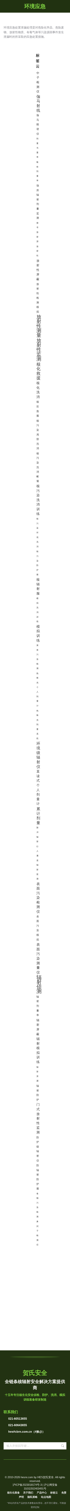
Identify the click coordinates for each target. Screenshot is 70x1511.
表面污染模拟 (37, 928)
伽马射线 (38, 103)
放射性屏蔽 (37, 270)
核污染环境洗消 (37, 533)
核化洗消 (38, 390)
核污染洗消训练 (38, 500)
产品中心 (42, 1492)
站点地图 (46, 1496)
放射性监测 (38, 350)
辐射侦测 (39, 984)
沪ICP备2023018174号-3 (27, 1484)
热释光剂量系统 (37, 725)
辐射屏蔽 (37, 1027)
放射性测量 (38, 326)
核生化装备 (13, 1492)
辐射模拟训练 (38, 1050)
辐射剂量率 (37, 1005)
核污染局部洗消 (37, 434)
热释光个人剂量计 (37, 689)
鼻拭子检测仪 (37, 1233)
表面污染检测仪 (38, 898)
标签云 (54, 1492)
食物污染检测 (37, 1205)
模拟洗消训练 (37, 609)
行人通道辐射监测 (37, 862)
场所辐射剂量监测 (37, 201)
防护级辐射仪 (37, 1149)
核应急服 (37, 408)
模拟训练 (38, 633)
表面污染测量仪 (38, 958)
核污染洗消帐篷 (37, 467)
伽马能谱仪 (37, 124)
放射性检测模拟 (37, 298)
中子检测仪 (37, 82)
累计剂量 (38, 816)
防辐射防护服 (37, 1177)
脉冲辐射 (37, 834)
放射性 (37, 251)
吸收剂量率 (37, 171)
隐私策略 (32, 1496)
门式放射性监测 (38, 1118)
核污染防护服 (37, 563)
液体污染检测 (37, 656)
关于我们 (28, 1492)
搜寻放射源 (37, 232)
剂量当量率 (37, 148)
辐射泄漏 (37, 1074)
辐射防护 (37, 1092)
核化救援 (38, 371)
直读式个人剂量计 (38, 787)
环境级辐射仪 (38, 755)
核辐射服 (38, 586)
